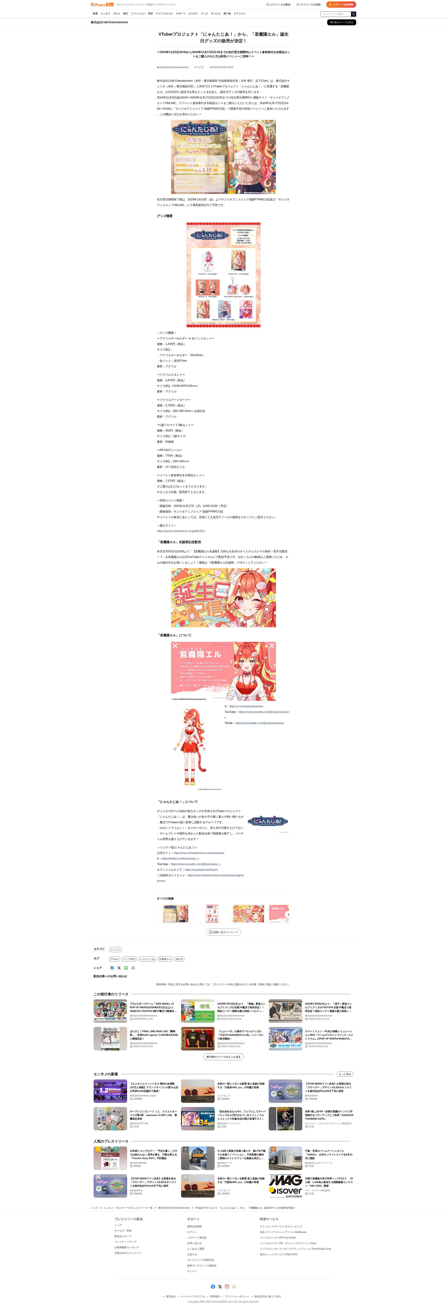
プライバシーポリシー (237, 1296)
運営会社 (171, 1296)
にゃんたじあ (147, 959)
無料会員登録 (194, 1226)
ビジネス (193, 13)
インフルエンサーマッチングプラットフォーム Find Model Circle (295, 1248)
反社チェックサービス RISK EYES (279, 1254)
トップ (94, 1207)
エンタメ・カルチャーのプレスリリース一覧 (128, 1207)
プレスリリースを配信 (278, 4)
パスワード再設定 (197, 1237)
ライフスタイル (164, 13)
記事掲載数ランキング (127, 1247)
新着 (95, 13)
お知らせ (192, 1254)
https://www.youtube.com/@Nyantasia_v (196, 864)
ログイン (192, 1232)
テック (204, 13)
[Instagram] (227, 1287)
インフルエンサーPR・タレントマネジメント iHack (288, 1243)
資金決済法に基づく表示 (267, 1296)
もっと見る (345, 1074)
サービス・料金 (123, 1230)
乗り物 (227, 13)
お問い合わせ (194, 1243)
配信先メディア (123, 1236)
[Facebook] (112, 968)
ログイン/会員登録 (343, 4)
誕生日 (179, 959)
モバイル (216, 13)
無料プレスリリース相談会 (202, 1265)
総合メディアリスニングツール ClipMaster (283, 1232)
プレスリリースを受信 (308, 4)
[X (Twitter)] (119, 968)
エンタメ (105, 13)
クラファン (240, 13)
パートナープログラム (193, 1296)
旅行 (125, 13)
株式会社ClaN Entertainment (172, 67)
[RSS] (234, 1287)
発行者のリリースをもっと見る (223, 1056)
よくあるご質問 (195, 1248)
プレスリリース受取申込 (200, 1260)
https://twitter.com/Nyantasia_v (180, 858)
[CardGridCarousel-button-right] (288, 914)
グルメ (116, 13)
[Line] (126, 968)
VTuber (115, 959)
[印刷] (133, 968)
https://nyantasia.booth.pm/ (201, 869)
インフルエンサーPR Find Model (278, 1237)
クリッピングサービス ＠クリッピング (281, 1226)
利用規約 (215, 1296)
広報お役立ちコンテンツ (128, 1253)
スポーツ (180, 13)
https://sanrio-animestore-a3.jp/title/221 (181, 531)
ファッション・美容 (142, 13)
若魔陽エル (165, 959)
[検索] (353, 14)
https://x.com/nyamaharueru (246, 706)
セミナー (192, 1271)
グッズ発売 (129, 959)
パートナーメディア (126, 1241)
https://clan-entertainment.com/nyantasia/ (199, 852)
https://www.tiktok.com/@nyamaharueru (259, 723)
